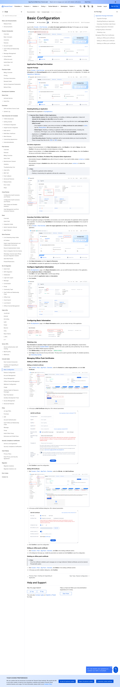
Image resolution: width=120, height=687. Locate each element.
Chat (38, 12)
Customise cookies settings (105, 681)
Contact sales (39, 595)
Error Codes (5, 473)
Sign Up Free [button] (114, 6)
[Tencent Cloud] (7, 6)
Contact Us (5, 477)
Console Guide (45, 12)
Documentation (31, 12)
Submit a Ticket (51, 595)
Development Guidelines (8, 91)
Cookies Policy (48, 684)
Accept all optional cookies (67, 681)
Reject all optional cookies (86, 681)
